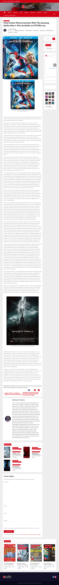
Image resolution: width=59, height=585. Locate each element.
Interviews (33, 12)
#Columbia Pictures (29, 30)
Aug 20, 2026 (15, 455)
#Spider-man (10, 32)
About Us (15, 12)
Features (39, 12)
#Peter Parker (42, 30)
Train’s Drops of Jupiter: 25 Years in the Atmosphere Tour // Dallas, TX (49, 565)
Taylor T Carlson (12, 29)
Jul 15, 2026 (15, 468)
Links (21, 12)
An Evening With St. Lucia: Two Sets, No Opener (9, 565)
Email (5, 513)
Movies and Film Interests (15, 449)
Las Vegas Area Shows (35, 545)
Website (5, 520)
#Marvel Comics (36, 30)
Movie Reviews (6, 20)
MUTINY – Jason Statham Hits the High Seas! (16, 454)
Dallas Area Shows (8, 545)
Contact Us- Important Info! (10, 15)
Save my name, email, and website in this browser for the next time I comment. (22, 528)
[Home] (4, 12)
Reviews (26, 12)
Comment (6, 481)
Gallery (45, 12)
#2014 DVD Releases (20, 30)
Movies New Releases (16, 451)
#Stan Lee (15, 32)
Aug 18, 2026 (35, 566)
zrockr (55, 80)
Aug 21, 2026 (8, 566)
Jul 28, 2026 (34, 455)
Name (5, 506)
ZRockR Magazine (49, 80)
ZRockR (9, 12)
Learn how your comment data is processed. (31, 534)
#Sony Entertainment (49, 30)
